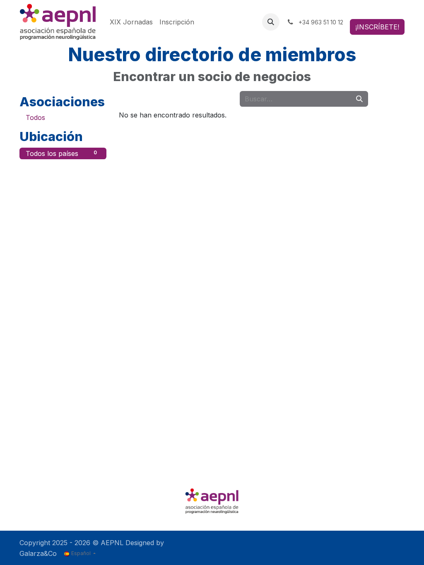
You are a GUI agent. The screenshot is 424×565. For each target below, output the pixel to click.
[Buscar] (359, 99)
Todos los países (61, 153)
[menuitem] (131, 22)
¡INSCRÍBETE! (377, 27)
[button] (270, 22)
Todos (35, 117)
